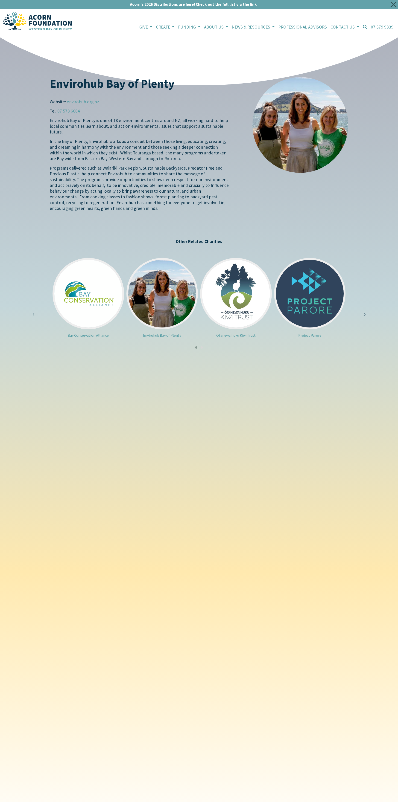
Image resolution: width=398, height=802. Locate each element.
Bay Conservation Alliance (88, 335)
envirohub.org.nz (83, 101)
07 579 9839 (382, 27)
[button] (196, 347)
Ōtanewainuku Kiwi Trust (236, 335)
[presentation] (33, 311)
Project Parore (309, 335)
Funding (187, 27)
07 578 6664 (68, 111)
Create (163, 27)
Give (144, 27)
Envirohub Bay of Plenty (162, 335)
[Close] (393, 4)
